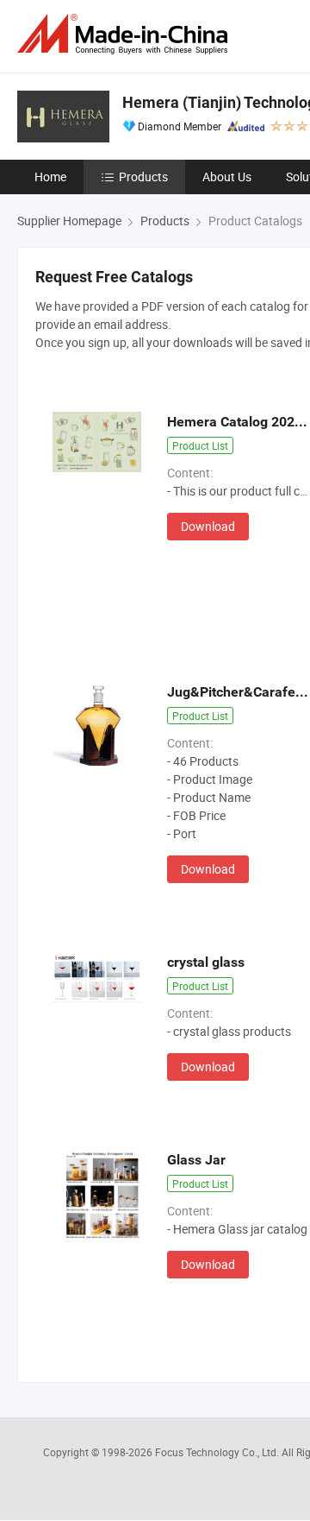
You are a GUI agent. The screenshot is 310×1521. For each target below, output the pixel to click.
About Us (226, 176)
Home (50, 176)
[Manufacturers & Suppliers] (125, 34)
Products (143, 176)
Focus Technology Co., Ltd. (218, 1452)
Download (208, 526)
